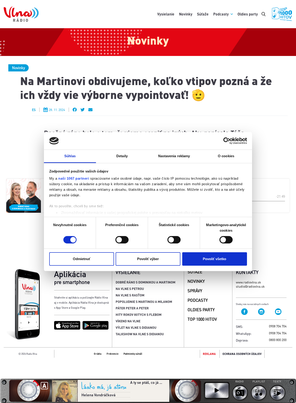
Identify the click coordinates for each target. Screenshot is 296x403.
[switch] (122, 239)
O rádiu (98, 353)
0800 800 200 (278, 340)
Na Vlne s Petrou (130, 288)
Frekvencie (112, 353)
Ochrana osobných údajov (242, 354)
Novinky (185, 14)
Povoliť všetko (214, 259)
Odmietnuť (81, 259)
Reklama (209, 354)
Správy (195, 290)
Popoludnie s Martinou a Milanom (144, 301)
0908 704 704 (278, 326)
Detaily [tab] (122, 156)
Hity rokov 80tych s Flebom (138, 314)
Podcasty (221, 14)
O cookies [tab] (226, 156)
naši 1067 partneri (73, 178)
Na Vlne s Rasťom (130, 295)
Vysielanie (165, 14)
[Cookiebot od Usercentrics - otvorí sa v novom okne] (227, 140)
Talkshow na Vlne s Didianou (140, 334)
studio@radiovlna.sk (250, 286)
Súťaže (203, 14)
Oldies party (247, 14)
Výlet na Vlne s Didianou (136, 327)
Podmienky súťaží (132, 353)
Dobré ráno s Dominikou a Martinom (145, 282)
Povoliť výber (148, 259)
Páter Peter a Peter (132, 308)
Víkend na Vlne (128, 321)
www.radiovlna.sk (248, 282)
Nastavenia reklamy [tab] (174, 156)
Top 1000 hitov (202, 319)
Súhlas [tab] (70, 156)
